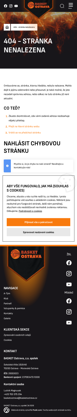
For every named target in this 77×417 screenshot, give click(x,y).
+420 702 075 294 (13, 394)
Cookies (8, 340)
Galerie (7, 318)
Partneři (8, 303)
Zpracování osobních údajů (17, 335)
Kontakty (8, 313)
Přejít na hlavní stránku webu (24, 126)
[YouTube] (69, 323)
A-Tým (7, 293)
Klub (6, 298)
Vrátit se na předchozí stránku (25, 132)
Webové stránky (18, 410)
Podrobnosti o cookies (30, 211)
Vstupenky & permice (14, 308)
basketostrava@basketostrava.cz (20, 398)
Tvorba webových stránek (53, 410)
